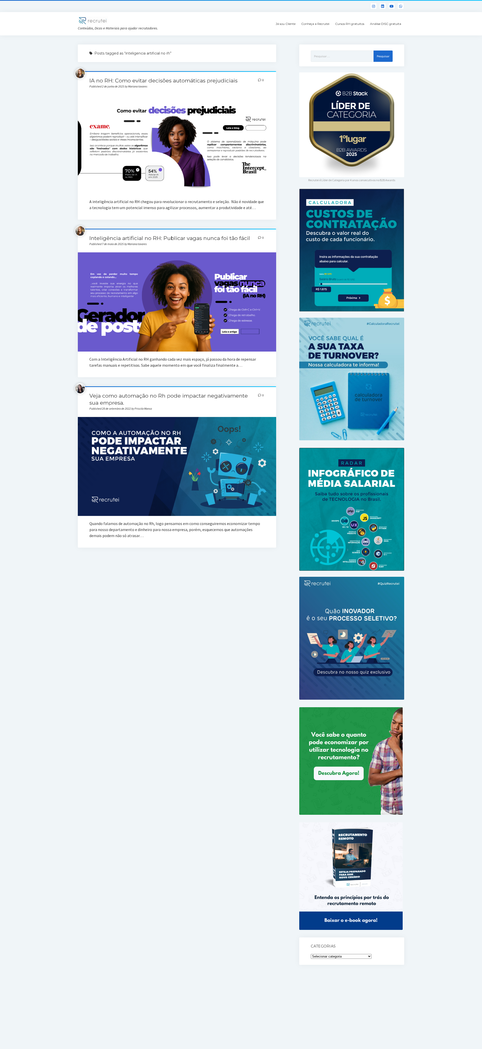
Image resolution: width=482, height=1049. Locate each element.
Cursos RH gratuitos (349, 24)
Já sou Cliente (285, 24)
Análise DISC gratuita (385, 24)
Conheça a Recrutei (315, 24)
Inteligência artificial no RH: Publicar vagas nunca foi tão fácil (169, 238)
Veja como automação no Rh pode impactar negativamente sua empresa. (177, 466)
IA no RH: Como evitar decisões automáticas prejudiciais (163, 80)
